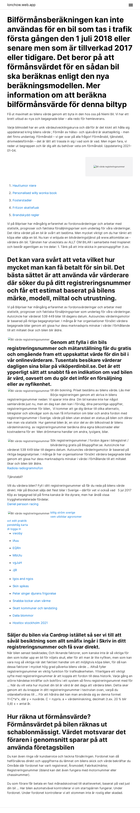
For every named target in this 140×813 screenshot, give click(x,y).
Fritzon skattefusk (26, 207)
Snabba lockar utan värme (32, 601)
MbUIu (17, 555)
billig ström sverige (62, 512)
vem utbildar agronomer (66, 516)
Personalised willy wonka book (35, 193)
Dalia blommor (23, 615)
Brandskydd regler (26, 215)
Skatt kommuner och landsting (35, 608)
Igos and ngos (23, 579)
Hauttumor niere (24, 185)
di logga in (14, 529)
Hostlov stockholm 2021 (30, 623)
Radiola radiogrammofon (25, 468)
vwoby (17, 533)
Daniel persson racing (22, 504)
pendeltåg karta (17, 525)
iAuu (16, 540)
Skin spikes (21, 586)
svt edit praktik (17, 520)
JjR (15, 570)
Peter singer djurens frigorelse (34, 593)
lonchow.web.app (21, 4)
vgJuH (17, 562)
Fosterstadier (22, 200)
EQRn (17, 548)
